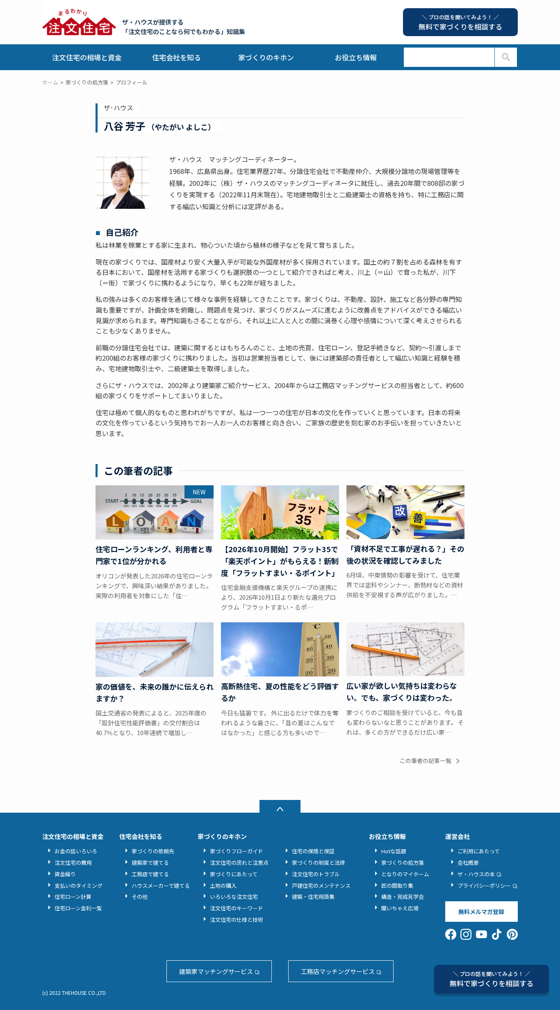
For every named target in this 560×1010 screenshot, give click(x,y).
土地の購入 (223, 885)
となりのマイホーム (405, 874)
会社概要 (468, 862)
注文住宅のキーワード (236, 908)
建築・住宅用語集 (313, 896)
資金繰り (65, 874)
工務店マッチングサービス (338, 971)
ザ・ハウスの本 (476, 874)
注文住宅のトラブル (316, 874)
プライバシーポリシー (484, 885)
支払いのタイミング (78, 885)
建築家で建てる (150, 862)
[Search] (505, 57)
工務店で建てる (150, 874)
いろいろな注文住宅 (234, 896)
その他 (140, 896)
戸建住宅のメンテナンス (321, 885)
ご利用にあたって (479, 851)
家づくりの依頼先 (153, 851)
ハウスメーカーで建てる (161, 885)
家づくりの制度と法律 (318, 862)
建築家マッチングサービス (216, 971)
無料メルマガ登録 (481, 911)
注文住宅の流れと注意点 (239, 862)
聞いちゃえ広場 (400, 908)
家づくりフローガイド (236, 851)
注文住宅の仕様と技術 (236, 919)
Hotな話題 (393, 851)
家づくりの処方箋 (402, 862)
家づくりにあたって (233, 874)
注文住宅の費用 (73, 862)
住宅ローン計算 (73, 896)
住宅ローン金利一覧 (78, 908)
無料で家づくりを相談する (491, 979)
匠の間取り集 (397, 885)
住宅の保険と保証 (313, 851)
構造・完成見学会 (402, 896)
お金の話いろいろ (76, 851)
